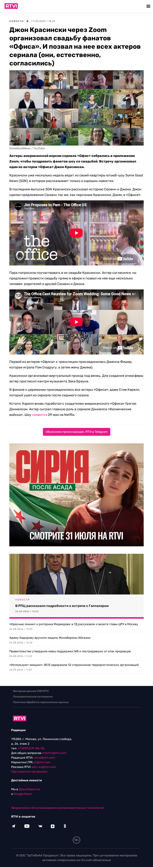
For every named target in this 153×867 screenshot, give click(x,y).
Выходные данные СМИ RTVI (31, 691)
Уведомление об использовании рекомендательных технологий (57, 808)
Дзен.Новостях (29, 789)
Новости (16, 21)
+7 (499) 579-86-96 (31, 748)
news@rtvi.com (44, 757)
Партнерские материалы (29, 771)
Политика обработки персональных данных (41, 702)
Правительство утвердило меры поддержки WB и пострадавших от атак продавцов (70, 651)
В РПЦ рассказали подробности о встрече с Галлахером (62, 606)
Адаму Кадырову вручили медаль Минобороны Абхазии (49, 637)
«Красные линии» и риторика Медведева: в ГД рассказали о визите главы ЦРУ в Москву (73, 624)
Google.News (23, 794)
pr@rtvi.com (42, 762)
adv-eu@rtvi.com (44, 767)
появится (39, 415)
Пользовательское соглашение (33, 696)
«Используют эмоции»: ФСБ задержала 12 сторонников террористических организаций (74, 665)
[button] (149, 6)
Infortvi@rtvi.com (54, 753)
